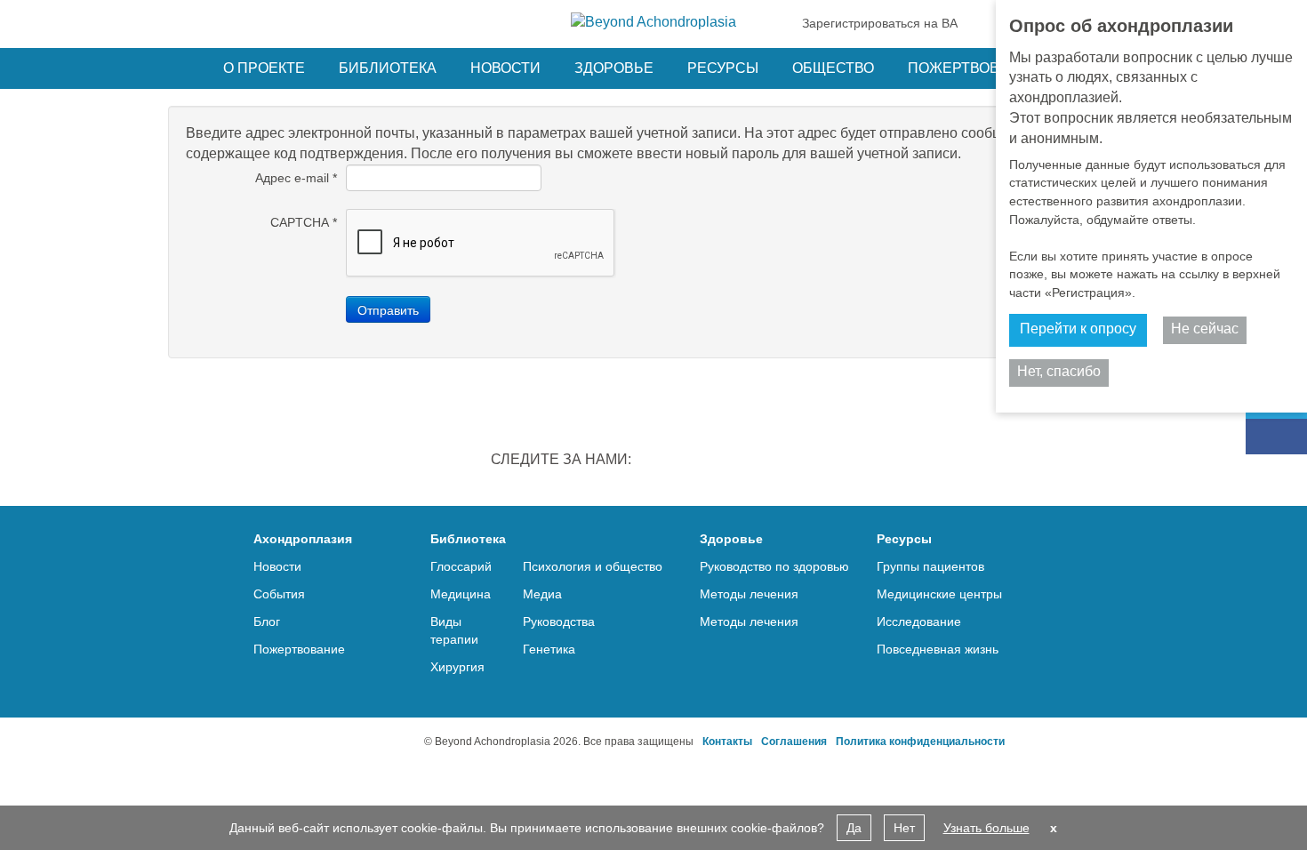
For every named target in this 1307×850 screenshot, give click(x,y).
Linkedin (661, 461)
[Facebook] (1276, 436)
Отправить (388, 309)
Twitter (707, 461)
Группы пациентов (930, 566)
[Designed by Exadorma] (352, 741)
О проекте (264, 68)
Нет (904, 828)
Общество (833, 68)
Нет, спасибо (1059, 371)
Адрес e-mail (296, 178)
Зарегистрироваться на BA (880, 23)
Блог (266, 621)
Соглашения (794, 741)
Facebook (753, 461)
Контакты (727, 741)
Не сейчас (1205, 328)
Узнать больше (986, 828)
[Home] (653, 22)
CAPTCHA (303, 222)
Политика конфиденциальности (920, 741)
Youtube (799, 461)
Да (854, 828)
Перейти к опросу (1078, 328)
